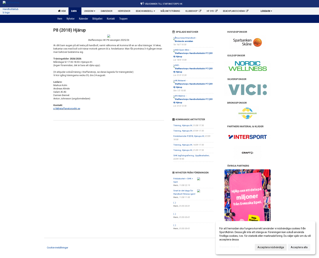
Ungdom (88, 11)
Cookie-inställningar (57, 247)
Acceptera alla (299, 247)
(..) (174, 202)
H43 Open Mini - (193, 53)
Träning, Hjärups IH (182, 125)
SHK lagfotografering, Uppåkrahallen (191, 155)
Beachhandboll (144, 11)
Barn (74, 11)
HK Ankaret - (193, 83)
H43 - (193, 68)
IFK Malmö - (193, 99)
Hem (63, 11)
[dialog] (265, 237)
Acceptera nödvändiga (271, 247)
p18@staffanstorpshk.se (66, 108)
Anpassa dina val (229, 246)
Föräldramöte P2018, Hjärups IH (188, 136)
